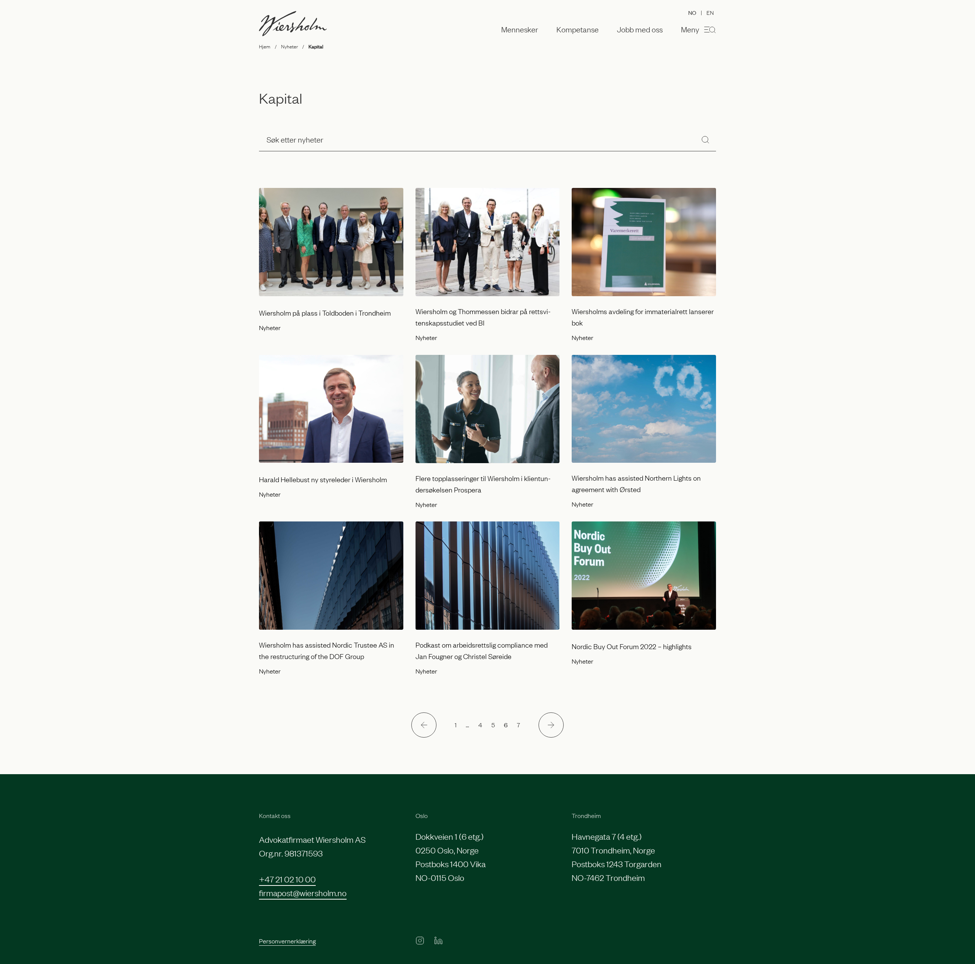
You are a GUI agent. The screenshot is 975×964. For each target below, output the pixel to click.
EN (710, 12)
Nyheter (289, 46)
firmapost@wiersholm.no (303, 892)
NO (692, 12)
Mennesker (519, 29)
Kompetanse (577, 29)
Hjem (264, 46)
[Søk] (705, 139)
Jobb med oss (640, 29)
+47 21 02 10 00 (287, 878)
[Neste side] (551, 725)
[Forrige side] (423, 725)
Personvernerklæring (287, 941)
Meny (690, 29)
